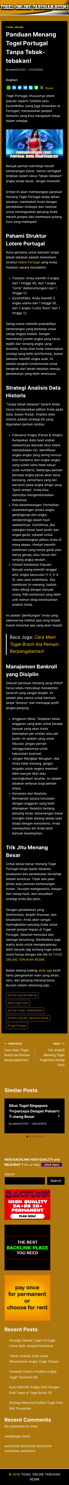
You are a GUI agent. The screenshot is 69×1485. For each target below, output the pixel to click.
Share (49, 88)
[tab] (27, 1136)
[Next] (59, 1116)
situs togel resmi (18, 1002)
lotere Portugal (29, 262)
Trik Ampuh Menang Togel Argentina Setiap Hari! (52, 1054)
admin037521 (18, 69)
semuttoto (12, 1446)
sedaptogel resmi (17, 1436)
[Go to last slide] (10, 1116)
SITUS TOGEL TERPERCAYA (25, 1010)
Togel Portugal (17, 1025)
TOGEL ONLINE (14, 27)
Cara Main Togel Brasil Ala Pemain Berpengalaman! (34, 644)
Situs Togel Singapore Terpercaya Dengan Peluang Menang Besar (34, 1111)
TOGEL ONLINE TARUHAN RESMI (28, 1018)
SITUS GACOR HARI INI (22, 995)
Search (9, 1174)
